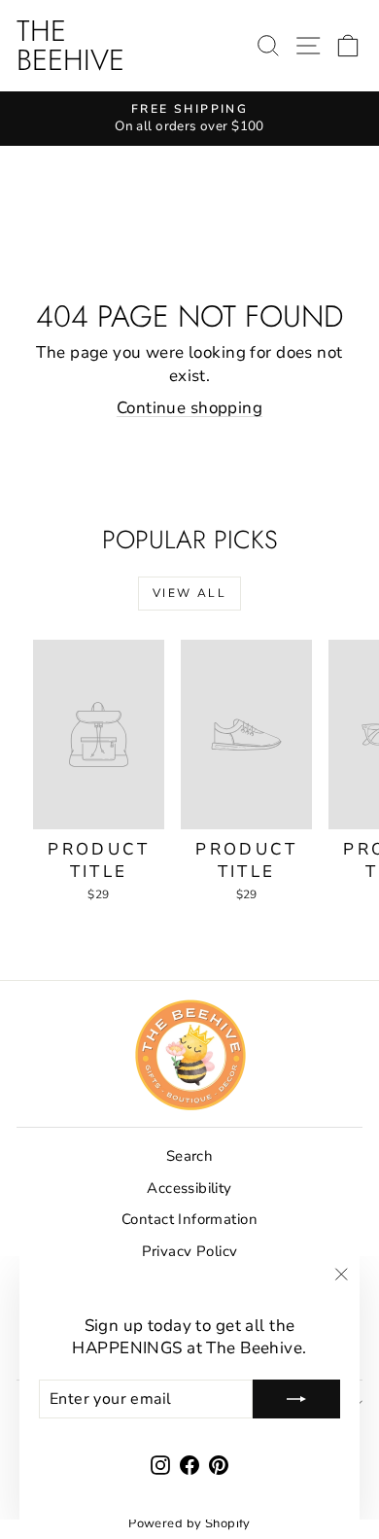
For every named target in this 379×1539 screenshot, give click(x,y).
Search (190, 1156)
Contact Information (189, 1219)
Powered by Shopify (189, 1523)
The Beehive (70, 45)
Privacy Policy (190, 1251)
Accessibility (189, 1188)
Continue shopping (189, 408)
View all (189, 593)
